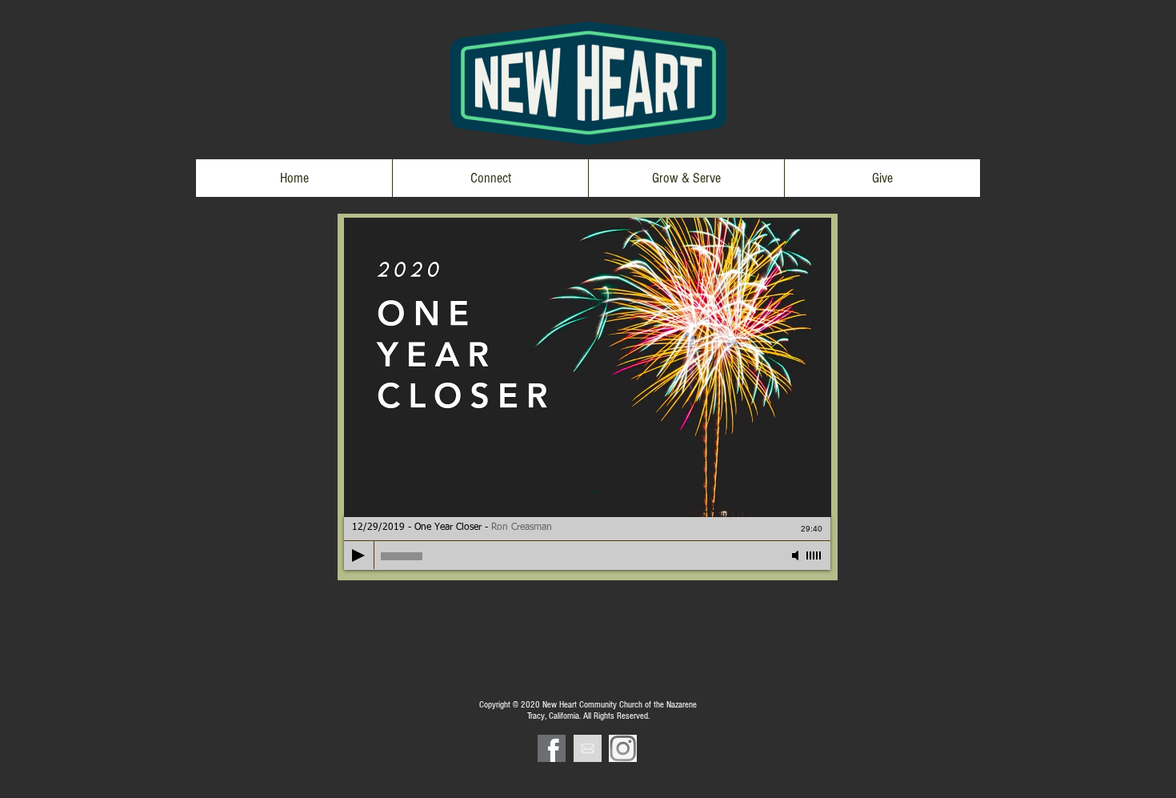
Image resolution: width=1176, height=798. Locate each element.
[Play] (358, 555)
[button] (490, 178)
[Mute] (797, 555)
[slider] (814, 555)
